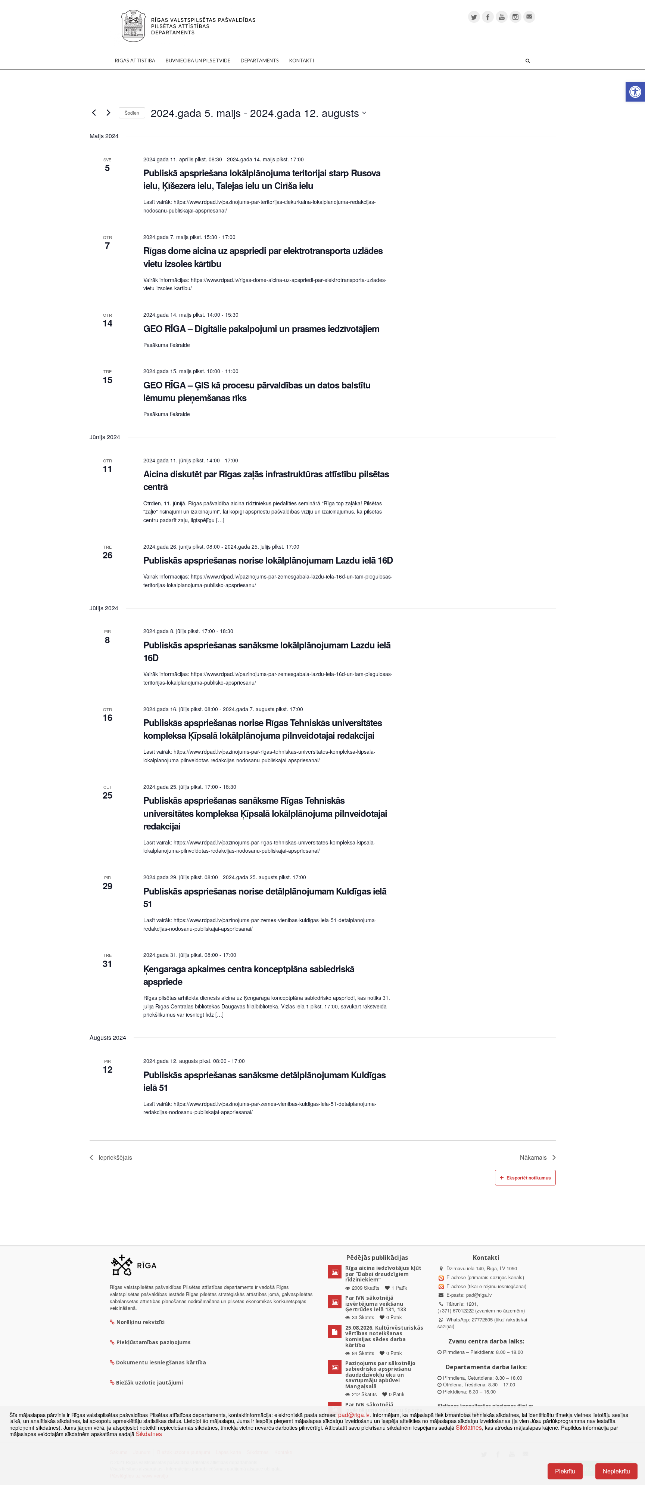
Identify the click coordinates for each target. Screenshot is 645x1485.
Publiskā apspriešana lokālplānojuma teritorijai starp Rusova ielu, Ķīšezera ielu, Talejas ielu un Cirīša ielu (261, 179)
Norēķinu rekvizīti (140, 1322)
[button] (635, 92)
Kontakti (301, 60)
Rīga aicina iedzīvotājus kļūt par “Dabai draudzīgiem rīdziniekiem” (383, 1273)
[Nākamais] (108, 112)
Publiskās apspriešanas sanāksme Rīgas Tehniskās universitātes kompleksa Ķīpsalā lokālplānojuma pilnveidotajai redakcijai (265, 813)
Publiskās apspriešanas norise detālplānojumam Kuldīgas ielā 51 (264, 897)
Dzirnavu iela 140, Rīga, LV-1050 (481, 1268)
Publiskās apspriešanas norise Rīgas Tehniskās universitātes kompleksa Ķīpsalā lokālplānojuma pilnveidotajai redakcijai (262, 728)
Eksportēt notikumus (529, 1177)
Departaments (260, 60)
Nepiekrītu (616, 1471)
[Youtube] (502, 17)
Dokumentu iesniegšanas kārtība (161, 1362)
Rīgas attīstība (135, 60)
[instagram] (515, 17)
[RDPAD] (188, 25)
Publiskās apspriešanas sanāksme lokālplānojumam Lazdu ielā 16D (266, 651)
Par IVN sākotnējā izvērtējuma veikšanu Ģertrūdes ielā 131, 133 (375, 1303)
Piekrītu (565, 1471)
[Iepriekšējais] (94, 112)
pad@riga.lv (479, 1294)
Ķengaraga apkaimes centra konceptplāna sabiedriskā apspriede (248, 975)
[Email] (529, 17)
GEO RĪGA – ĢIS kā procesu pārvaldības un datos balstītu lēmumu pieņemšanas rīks (257, 391)
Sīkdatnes (469, 1427)
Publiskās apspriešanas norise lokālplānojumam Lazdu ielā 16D (268, 560)
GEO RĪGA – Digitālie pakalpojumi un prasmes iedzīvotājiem (261, 328)
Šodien (132, 112)
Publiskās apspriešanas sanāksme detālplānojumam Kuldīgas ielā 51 (264, 1081)
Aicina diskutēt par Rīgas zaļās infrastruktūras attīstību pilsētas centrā (266, 480)
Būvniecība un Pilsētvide (198, 60)
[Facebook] (488, 17)
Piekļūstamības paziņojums (153, 1342)
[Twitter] (474, 17)
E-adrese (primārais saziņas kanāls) (485, 1277)
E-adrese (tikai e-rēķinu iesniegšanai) (485, 1286)
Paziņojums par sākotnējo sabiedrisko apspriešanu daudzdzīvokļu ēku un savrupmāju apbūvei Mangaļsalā (380, 1375)
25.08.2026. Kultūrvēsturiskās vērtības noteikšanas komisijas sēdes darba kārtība (384, 1336)
